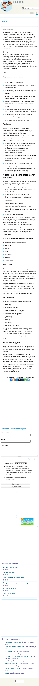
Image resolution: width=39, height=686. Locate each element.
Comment (5, 445)
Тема (3, 439)
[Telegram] (28, 380)
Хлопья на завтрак (10, 654)
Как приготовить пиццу (10, 567)
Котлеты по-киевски (9, 588)
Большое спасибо (10, 663)
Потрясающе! (9, 651)
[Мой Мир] (16, 380)
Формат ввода (9, 463)
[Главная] (6, 11)
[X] (19, 380)
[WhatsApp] (25, 380)
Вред (6, 673)
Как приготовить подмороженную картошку (17, 583)
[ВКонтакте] (11, 380)
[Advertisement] (19, 405)
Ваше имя (5, 433)
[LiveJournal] (22, 380)
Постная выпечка (9, 572)
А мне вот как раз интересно (14, 646)
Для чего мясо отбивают (12, 668)
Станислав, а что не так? (12, 642)
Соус (6, 661)
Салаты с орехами (9, 593)
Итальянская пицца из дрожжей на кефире (19, 656)
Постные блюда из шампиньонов (14, 577)
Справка (30, 459)
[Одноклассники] (13, 380)
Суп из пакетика (9, 666)
